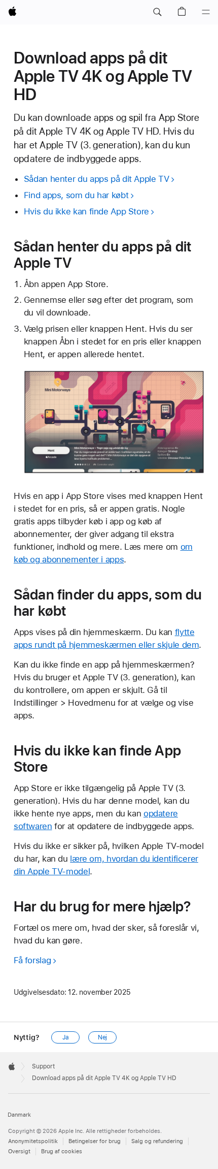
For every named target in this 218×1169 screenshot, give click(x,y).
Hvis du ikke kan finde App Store (86, 211)
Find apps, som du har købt (76, 195)
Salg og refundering (157, 1141)
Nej (102, 1037)
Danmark (19, 1115)
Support (43, 1066)
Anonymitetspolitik (33, 1141)
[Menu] (206, 12)
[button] (157, 12)
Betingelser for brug (94, 1141)
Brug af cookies (61, 1151)
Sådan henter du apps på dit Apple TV (96, 179)
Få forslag (32, 960)
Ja (65, 1037)
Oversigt (19, 1151)
